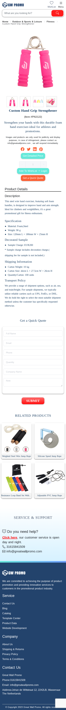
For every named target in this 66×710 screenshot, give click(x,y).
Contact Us (8, 603)
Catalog (6, 613)
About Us (7, 644)
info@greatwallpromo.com (23, 551)
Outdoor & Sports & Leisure (27, 21)
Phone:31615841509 (13, 680)
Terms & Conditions (13, 659)
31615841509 (15, 546)
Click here (9, 537)
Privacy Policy (10, 654)
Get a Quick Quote (33, 178)
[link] (27, 21)
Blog (4, 608)
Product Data (9, 623)
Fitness (51, 21)
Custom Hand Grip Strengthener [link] (18, 23)
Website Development (14, 628)
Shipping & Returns (13, 649)
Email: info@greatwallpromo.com (20, 685)
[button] (61, 3)
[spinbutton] (33, 164)
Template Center (11, 618)
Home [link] (5, 21)
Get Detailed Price (33, 156)
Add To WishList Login (33, 171)
